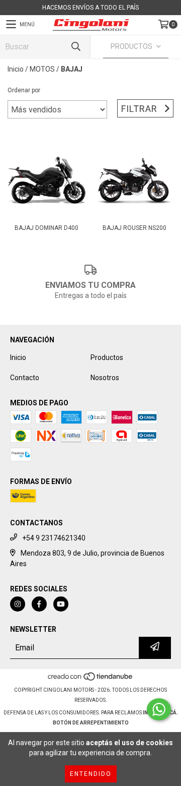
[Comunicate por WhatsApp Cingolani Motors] (159, 709)
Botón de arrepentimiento (91, 722)
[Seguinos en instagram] (17, 604)
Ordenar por (24, 90)
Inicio (16, 69)
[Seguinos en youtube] (60, 604)
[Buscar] (75, 46)
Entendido (91, 773)
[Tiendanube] (91, 680)
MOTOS (42, 69)
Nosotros (104, 378)
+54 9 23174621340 (53, 538)
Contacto (24, 378)
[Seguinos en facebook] (39, 604)
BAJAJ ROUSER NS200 (134, 227)
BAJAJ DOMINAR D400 (46, 227)
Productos (106, 357)
